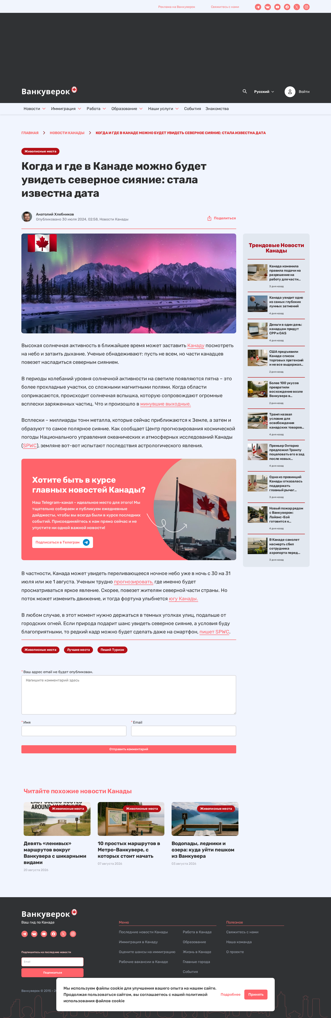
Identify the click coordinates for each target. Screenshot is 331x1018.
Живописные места (40, 151)
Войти (304, 92)
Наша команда (239, 942)
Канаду (195, 345)
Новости (32, 108)
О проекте (235, 952)
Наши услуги (160, 108)
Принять (255, 994)
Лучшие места (78, 650)
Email (137, 722)
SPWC (30, 446)
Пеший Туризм (112, 650)
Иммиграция (63, 108)
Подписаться (52, 972)
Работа (93, 108)
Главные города (196, 962)
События (192, 108)
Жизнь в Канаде (197, 952)
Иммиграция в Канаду (138, 942)
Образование (124, 108)
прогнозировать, (133, 582)
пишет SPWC (214, 632)
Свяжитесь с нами (225, 7)
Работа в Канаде (197, 932)
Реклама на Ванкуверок (176, 7)
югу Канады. (183, 599)
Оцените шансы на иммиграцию (147, 952)
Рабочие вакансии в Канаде (143, 962)
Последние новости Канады (143, 932)
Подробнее (230, 994)
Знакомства (217, 108)
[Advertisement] (165, 52)
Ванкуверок (30, 991)
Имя (27, 722)
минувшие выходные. (165, 404)
